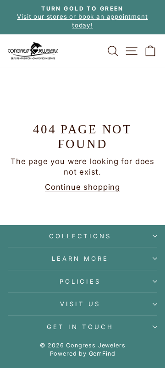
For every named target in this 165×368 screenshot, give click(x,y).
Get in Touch (80, 326)
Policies (80, 281)
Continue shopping (82, 187)
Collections (80, 236)
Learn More (80, 258)
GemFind (102, 353)
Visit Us (80, 304)
